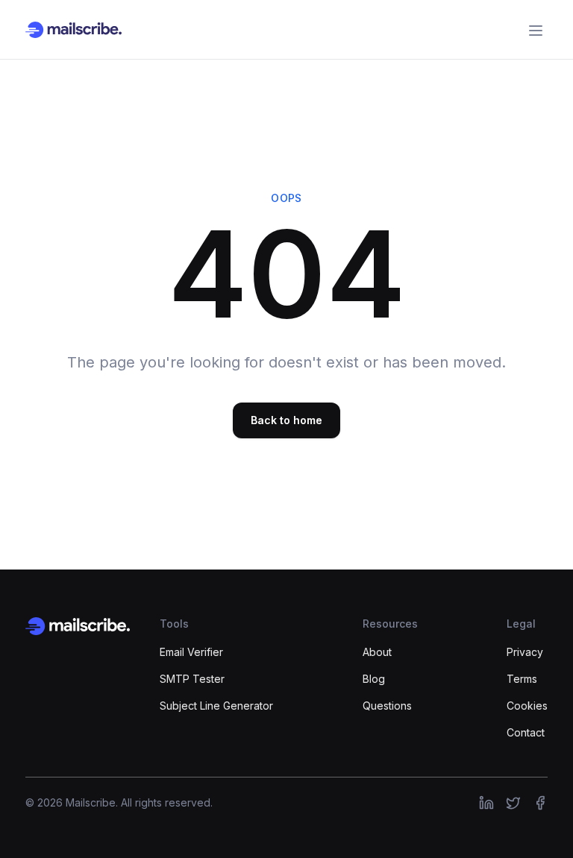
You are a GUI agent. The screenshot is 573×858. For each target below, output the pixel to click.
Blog (374, 678)
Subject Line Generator (216, 705)
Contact (526, 732)
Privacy (525, 652)
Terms (522, 678)
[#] (486, 802)
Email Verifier (191, 652)
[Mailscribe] (77, 626)
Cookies (527, 705)
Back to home (286, 420)
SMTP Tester (192, 678)
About (377, 652)
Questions (387, 705)
